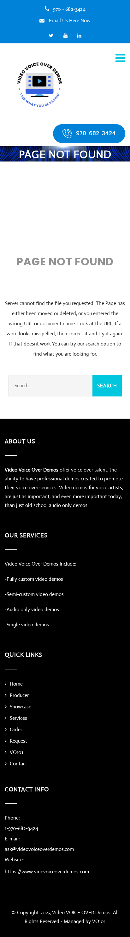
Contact (18, 763)
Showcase (20, 706)
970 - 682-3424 (69, 9)
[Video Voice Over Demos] (39, 84)
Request (18, 741)
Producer (19, 695)
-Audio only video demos (32, 609)
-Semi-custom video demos (34, 594)
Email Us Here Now (70, 20)
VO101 (16, 752)
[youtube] (66, 35)
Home (16, 684)
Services (18, 718)
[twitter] (51, 35)
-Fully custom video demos (34, 579)
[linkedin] (79, 35)
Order (16, 729)
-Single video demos (27, 624)
